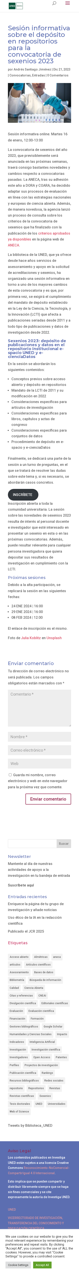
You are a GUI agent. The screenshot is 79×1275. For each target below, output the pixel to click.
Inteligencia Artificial (42, 1042)
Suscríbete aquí (21, 885)
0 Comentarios (57, 75)
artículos (15, 964)
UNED (39, 1103)
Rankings (47, 1072)
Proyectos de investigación (41, 1065)
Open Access (41, 1057)
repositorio (16, 1088)
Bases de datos (43, 972)
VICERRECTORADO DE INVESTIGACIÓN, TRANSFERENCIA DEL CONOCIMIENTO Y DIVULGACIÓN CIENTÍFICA (36, 1223)
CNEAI (42, 995)
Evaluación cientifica (41, 1011)
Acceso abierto (19, 957)
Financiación (17, 1018)
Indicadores (17, 1042)
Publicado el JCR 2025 (26, 931)
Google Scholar (53, 1026)
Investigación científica (46, 1049)
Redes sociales (53, 1080)
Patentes (61, 1057)
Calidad (14, 987)
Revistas (54, 1088)
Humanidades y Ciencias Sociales (31, 1034)
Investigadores (19, 1057)
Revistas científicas (22, 1096)
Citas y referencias (21, 995)
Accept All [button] (42, 1265)
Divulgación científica (23, 1003)
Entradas (38, 75)
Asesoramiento (19, 972)
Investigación (18, 1049)
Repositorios (36, 1088)
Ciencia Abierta (33, 987)
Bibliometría (17, 980)
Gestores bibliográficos (24, 1026)
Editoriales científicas (54, 1003)
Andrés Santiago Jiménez (32, 69)
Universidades (56, 1103)
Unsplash (54, 638)
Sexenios (45, 1096)
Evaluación (16, 1011)
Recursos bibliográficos (24, 1080)
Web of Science (19, 1111)
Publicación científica (23, 1072)
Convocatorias (20, 75)
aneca (57, 957)
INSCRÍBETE (23, 495)
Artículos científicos (38, 964)
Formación (37, 1018)
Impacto (62, 1034)
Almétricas (41, 957)
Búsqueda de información (45, 980)
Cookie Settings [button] (18, 1265)
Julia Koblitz (31, 638)
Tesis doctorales (20, 1103)
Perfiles (14, 1065)
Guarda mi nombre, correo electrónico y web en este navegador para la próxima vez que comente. (37, 781)
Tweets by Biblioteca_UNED (30, 1125)
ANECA (13, 245)
